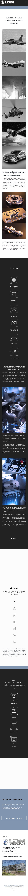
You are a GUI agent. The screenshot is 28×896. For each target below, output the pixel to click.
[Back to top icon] (25, 892)
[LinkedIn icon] (14, 890)
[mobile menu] (26, 2)
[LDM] (7, 2)
